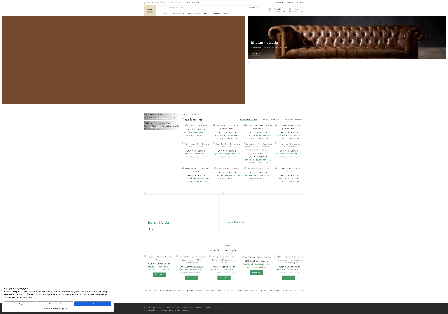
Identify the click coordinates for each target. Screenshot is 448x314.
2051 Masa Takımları (227, 132)
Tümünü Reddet (55, 304)
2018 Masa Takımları (196, 151)
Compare (268, 152)
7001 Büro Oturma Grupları (159, 264)
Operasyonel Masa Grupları (158, 120)
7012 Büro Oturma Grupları (289, 267)
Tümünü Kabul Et (93, 304)
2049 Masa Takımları (289, 132)
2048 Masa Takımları (227, 151)
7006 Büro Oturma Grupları (224, 267)
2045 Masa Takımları (289, 151)
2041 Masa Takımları (289, 175)
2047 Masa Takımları (258, 157)
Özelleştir (20, 304)
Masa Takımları (156, 126)
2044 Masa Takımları (196, 175)
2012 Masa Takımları (258, 132)
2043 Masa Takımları (227, 172)
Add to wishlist (237, 128)
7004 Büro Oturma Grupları (191, 267)
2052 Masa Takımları (196, 129)
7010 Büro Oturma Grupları (256, 261)
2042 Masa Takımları (258, 172)
